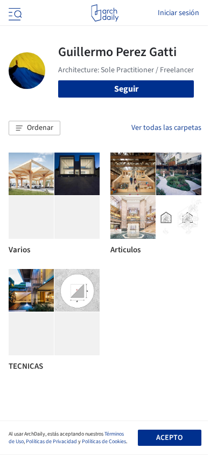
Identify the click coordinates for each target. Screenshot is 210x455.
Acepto (169, 437)
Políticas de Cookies (104, 441)
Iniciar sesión (178, 13)
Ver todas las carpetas (166, 127)
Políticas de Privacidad (51, 441)
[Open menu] (14, 12)
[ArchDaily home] (104, 13)
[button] (34, 128)
